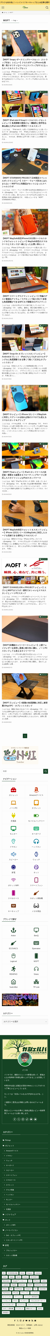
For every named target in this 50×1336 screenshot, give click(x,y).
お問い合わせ (38, 1325)
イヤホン (9, 1156)
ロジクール (21, 1305)
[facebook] (14, 1119)
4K (4, 1273)
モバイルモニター (9, 1305)
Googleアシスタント (19, 1281)
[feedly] (29, 1321)
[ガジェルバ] (25, 8)
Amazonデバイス (12, 1151)
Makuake (22, 1285)
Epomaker (6, 1281)
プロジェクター (11, 1250)
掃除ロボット (30, 1308)
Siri (35, 1289)
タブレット (10, 1185)
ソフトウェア (10, 1214)
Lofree (44, 1281)
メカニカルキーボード (38, 1301)
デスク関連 (10, 1190)
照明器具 (6, 1312)
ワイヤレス (19, 1308)
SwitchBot (42, 1289)
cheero (25, 1277)
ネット (8, 1220)
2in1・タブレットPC (13, 1235)
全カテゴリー (20, 1325)
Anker (5, 1277)
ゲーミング (18, 1297)
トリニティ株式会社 (31, 1297)
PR (11, 1289)
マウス (15, 1301)
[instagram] (23, 1119)
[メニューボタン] (3, 8)
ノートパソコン (11, 1230)
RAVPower (18, 1289)
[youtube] (31, 1119)
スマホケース (11, 1180)
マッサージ (24, 1301)
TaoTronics (6, 1293)
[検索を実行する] (45, 771)
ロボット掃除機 (11, 1255)
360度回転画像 (12, 1273)
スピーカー (10, 1170)
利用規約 (29, 1325)
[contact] (35, 1119)
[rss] (32, 1321)
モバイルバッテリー (13, 1204)
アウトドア (24, 1293)
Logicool (6, 1285)
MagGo (14, 1285)
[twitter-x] (18, 1119)
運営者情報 (11, 1325)
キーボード (10, 1165)
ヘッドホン (10, 1195)
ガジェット (9, 1146)
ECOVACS (34, 1277)
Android (38, 1273)
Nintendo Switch (40, 1285)
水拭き (40, 1308)
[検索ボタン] (47, 8)
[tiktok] (27, 1119)
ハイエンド (6, 1301)
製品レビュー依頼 (25, 1328)
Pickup (8, 1140)
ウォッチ (9, 1160)
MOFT (30, 1285)
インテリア (35, 1293)
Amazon (30, 1273)
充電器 (8, 1209)
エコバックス (7, 1297)
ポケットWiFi (11, 1225)
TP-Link (15, 1293)
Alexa (22, 1273)
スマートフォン (11, 1175)
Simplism (28, 1289)
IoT (30, 1281)
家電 (7, 1245)
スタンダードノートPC (14, 1240)
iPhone (36, 1281)
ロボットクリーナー (34, 1305)
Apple (12, 1277)
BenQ (18, 1277)
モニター (9, 1199)
